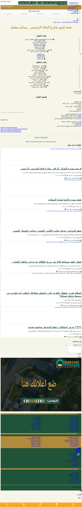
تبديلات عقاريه (73, 423)
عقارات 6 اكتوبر (73, 438)
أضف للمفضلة (40, 57)
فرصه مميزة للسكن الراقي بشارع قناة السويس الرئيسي (50, 168)
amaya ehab (77, 178)
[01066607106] (78, 454)
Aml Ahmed (77, 240)
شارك (45, 137)
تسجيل (24, 505)
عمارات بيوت (35, 426)
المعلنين (74, 478)
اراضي (37, 421)
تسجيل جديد (72, 7)
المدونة (75, 482)
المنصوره (78, 175)
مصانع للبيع (74, 427)
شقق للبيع (15, 14)
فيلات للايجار (63, 14)
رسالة (36, 137)
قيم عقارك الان (73, 429)
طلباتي (76, 452)
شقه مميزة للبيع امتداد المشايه (64, 199)
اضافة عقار (74, 465)
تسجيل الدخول (71, 8)
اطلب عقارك (53, 3)
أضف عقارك (62, 3)
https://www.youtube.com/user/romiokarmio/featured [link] (14, 129)
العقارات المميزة (73, 430)
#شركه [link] (79, 114)
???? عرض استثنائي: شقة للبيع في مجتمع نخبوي (54, 327)
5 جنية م (71, 334)
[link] (11, 131)
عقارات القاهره (35, 443)
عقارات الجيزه (73, 443)
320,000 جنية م (60, 237)
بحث (45, 3)
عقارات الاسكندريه (72, 437)
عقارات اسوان (73, 444)
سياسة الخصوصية (72, 475)
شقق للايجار (31, 14)
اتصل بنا (40, 3)
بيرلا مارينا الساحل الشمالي (72, 271)
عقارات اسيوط (35, 446)
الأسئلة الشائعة (73, 473)
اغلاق (79, 357)
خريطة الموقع (74, 459)
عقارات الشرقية (35, 440)
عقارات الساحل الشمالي (70, 440)
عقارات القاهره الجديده (71, 441)
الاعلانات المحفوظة (24, 3)
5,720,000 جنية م (66, 206)
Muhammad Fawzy (75, 305)
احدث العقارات (73, 479)
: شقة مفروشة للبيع (6, 1)
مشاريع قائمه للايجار (71, 426)
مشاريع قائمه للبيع (34, 424)
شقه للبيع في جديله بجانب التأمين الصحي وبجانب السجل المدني (47, 230)
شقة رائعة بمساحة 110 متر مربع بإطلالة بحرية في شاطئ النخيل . (46, 261)
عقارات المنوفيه (35, 441)
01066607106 (40, 54)
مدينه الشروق (77, 302)
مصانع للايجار (35, 427)
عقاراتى (74, 464)
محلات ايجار (73, 417)
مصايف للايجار (73, 424)
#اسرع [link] (79, 121)
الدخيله (78, 268)
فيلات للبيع (47, 14)
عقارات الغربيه (73, 446)
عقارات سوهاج (35, 444)
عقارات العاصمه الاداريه (33, 438)
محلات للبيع (36, 417)
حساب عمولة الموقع (71, 461)
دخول (7, 505)
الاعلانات (56, 505)
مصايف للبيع (35, 423)
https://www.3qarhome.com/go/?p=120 (35, 141)
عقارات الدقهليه (35, 437)
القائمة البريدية (73, 455)
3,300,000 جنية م (60, 302)
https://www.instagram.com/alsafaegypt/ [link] (11, 130)
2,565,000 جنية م (60, 175)
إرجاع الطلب (74, 458)
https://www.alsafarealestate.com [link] (9, 127)
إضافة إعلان (40, 505)
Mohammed (76, 336)
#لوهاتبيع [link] (79, 115)
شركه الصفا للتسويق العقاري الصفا (37, 39)
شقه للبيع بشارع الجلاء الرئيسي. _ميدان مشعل (65, 22)
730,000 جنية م (62, 268)
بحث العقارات (73, 481)
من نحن (75, 472)
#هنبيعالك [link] (78, 123)
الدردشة (74, 462)
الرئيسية (73, 505)
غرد (40, 137)
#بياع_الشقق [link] (78, 124)
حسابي (33, 3)
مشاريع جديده (73, 418)
